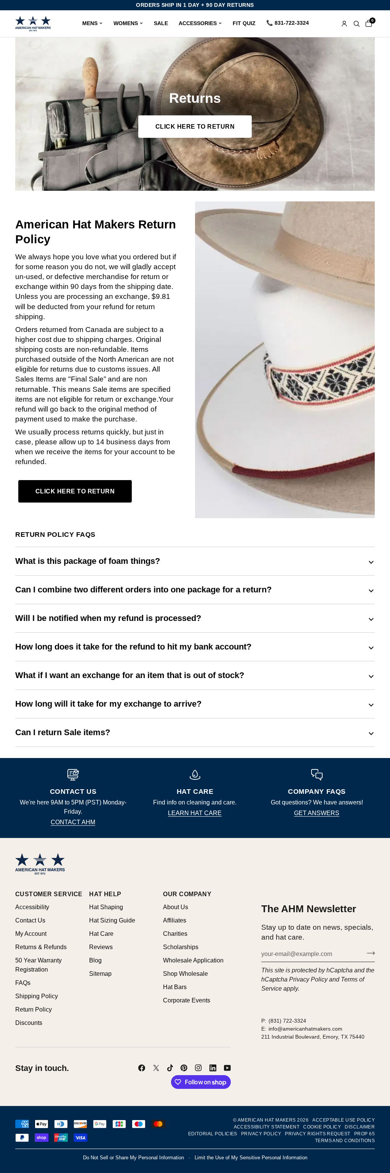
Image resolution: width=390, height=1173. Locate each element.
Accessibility (32, 907)
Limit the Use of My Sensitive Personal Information (251, 1157)
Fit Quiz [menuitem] (244, 23)
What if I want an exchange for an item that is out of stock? (129, 675)
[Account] (344, 23)
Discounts (28, 1023)
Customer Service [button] (48, 894)
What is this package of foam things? (87, 561)
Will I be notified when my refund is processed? (108, 618)
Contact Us (30, 920)
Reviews (101, 947)
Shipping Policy (36, 996)
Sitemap (100, 973)
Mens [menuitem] (90, 23)
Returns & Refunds (41, 947)
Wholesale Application (193, 960)
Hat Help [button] (105, 894)
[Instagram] (198, 1067)
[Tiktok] (170, 1067)
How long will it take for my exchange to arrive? (108, 704)
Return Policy (33, 1009)
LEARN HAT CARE (195, 813)
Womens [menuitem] (125, 23)
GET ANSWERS (316, 813)
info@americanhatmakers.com (305, 1029)
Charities (175, 933)
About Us (175, 907)
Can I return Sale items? (62, 732)
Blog (95, 960)
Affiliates (174, 920)
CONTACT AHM (73, 822)
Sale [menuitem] (161, 23)
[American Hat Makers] (33, 23)
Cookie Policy (322, 1127)
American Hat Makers (267, 1120)
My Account (30, 933)
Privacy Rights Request (317, 1133)
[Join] (368, 953)
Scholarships (180, 947)
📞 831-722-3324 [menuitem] (287, 23)
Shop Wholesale (185, 973)
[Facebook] (141, 1067)
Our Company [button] (187, 894)
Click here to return (195, 126)
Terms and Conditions (345, 1140)
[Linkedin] (212, 1067)
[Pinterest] (184, 1067)
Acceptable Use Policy (343, 1120)
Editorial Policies (212, 1133)
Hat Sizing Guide (112, 920)
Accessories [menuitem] (198, 23)
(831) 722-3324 (287, 1021)
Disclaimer (360, 1127)
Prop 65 (364, 1133)
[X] (156, 1067)
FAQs (22, 983)
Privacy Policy (308, 979)
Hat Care (101, 933)
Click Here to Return (75, 491)
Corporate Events (186, 1000)
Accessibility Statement (267, 1127)
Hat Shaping (106, 907)
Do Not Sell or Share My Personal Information (133, 1157)
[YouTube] (227, 1067)
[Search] (356, 23)
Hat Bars (175, 987)
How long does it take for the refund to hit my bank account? (133, 646)
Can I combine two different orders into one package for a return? (143, 589)
